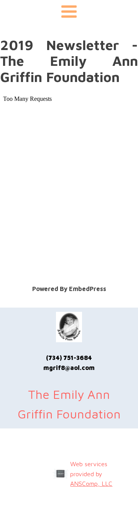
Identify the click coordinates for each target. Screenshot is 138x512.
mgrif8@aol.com (69, 367)
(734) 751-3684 (69, 357)
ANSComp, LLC (91, 483)
